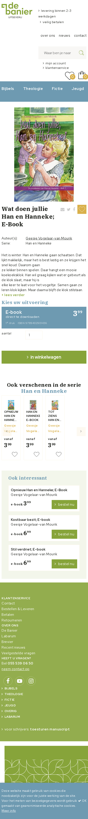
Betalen (8, 614)
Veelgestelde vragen (18, 653)
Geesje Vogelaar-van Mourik (49, 238)
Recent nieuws (13, 647)
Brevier (7, 642)
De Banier (10, 630)
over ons (48, 35)
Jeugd (78, 88)
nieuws (64, 35)
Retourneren (12, 620)
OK (83, 801)
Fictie (57, 88)
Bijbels (8, 88)
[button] (7, 445)
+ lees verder (13, 295)
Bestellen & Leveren (18, 609)
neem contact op (16, 669)
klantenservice (57, 68)
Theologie (33, 88)
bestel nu (66, 504)
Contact (8, 603)
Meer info (9, 811)
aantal (6, 333)
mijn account (56, 63)
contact (80, 35)
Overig (11, 711)
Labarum (9, 636)
